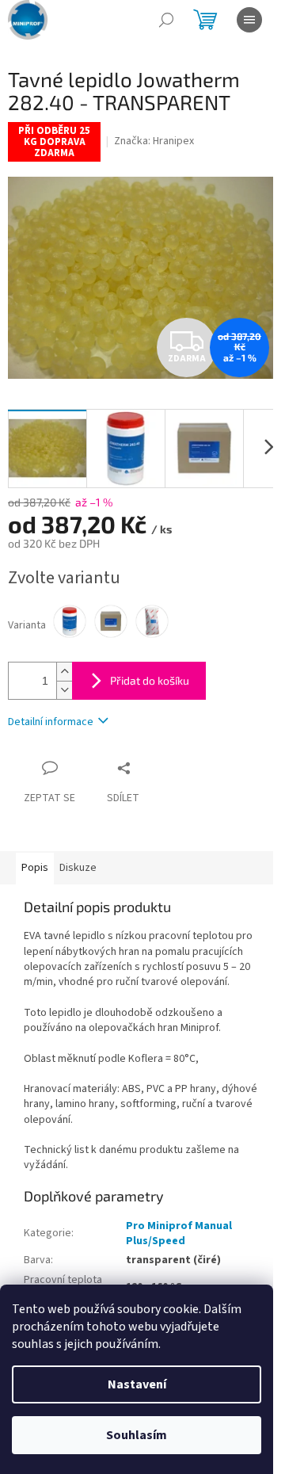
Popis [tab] (34, 868)
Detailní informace (50, 722)
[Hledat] (166, 20)
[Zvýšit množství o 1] (64, 672)
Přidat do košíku (149, 680)
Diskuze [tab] (78, 868)
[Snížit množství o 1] (64, 690)
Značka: (154, 141)
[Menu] (249, 20)
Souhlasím (136, 1435)
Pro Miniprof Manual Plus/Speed (179, 1233)
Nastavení (137, 1384)
